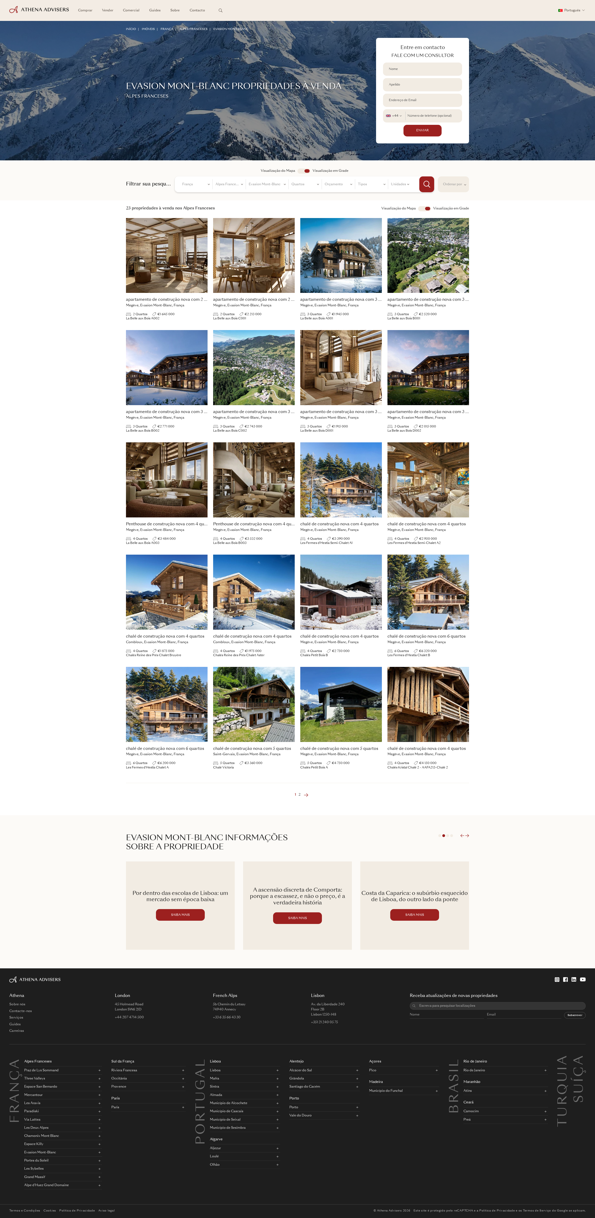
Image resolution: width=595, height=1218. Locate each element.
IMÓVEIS (148, 29)
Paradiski (31, 1111)
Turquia (563, 1060)
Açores (375, 1061)
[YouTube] (583, 979)
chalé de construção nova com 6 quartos (426, 637)
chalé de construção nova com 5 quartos (252, 749)
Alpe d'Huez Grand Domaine (46, 1185)
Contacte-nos (20, 1011)
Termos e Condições (24, 1210)
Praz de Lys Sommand (41, 1070)
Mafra (214, 1078)
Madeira (376, 1082)
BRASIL (455, 1086)
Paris (115, 1098)
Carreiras (16, 1031)
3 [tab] (447, 835)
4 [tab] (451, 835)
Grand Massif (34, 1177)
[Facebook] (565, 979)
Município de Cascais (226, 1111)
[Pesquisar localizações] (220, 10)
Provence (118, 1086)
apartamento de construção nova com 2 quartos (172, 300)
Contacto (197, 10)
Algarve (216, 1139)
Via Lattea (32, 1119)
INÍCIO (131, 29)
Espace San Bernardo (40, 1086)
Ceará (468, 1102)
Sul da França (122, 1061)
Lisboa (215, 1061)
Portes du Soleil (36, 1160)
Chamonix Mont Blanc (41, 1136)
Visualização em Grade (330, 170)
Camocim (471, 1111)
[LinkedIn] (574, 979)
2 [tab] (443, 835)
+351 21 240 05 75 (324, 1022)
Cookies (49, 1210)
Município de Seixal (225, 1119)
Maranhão (471, 1082)
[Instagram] (557, 979)
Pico (372, 1070)
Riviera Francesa (124, 1070)
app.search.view (304, 171)
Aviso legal (106, 1210)
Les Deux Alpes (36, 1127)
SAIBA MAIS (180, 918)
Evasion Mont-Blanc (40, 1152)
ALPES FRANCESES (193, 29)
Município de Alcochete (228, 1103)
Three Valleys (34, 1078)
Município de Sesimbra (228, 1127)
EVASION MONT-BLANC (230, 29)
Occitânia (119, 1078)
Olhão (215, 1164)
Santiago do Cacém (304, 1086)
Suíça (580, 1060)
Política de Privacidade (77, 1210)
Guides (155, 10)
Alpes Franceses (38, 1061)
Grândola (296, 1078)
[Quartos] (305, 185)
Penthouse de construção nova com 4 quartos (170, 524)
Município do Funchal (386, 1090)
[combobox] (394, 115)
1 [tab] (439, 835)
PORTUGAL (201, 1101)
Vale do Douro (300, 1115)
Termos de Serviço (537, 1210)
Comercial (131, 10)
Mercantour (33, 1095)
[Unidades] (400, 185)
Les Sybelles (34, 1168)
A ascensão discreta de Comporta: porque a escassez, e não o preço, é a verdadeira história (180, 897)
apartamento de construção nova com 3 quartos (346, 300)
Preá (467, 1119)
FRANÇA (167, 29)
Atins (467, 1090)
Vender (107, 10)
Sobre (175, 10)
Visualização (424, 208)
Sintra (214, 1086)
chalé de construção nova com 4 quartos (339, 524)
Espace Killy (33, 1144)
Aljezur (215, 1148)
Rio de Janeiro (475, 1061)
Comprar (85, 10)
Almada (216, 1095)
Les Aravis (32, 1103)
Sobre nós (17, 1004)
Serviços (16, 1017)
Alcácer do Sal (300, 1070)
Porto (294, 1098)
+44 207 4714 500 (129, 1017)
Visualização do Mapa (278, 170)
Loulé (214, 1156)
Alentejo (296, 1061)
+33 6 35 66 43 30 (227, 1017)
